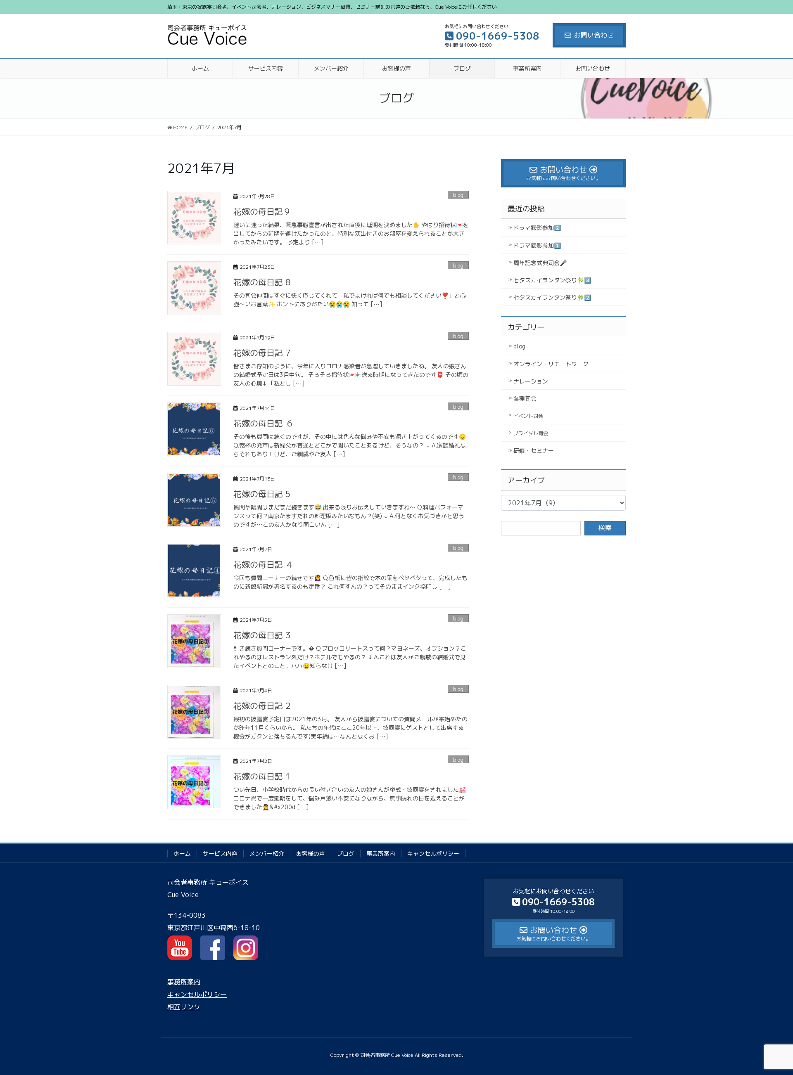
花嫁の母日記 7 (261, 352)
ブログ (345, 853)
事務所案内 (183, 981)
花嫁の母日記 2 (261, 705)
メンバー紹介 (266, 853)
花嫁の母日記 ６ (263, 423)
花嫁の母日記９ (262, 211)
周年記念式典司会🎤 (540, 263)
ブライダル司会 (530, 433)
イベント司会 (528, 415)
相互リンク (183, 1006)
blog (458, 195)
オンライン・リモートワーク (551, 364)
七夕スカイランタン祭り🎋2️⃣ (552, 297)
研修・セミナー (533, 451)
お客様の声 (310, 853)
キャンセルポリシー (433, 853)
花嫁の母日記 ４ (263, 564)
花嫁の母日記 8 (261, 282)
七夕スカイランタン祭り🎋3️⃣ (552, 280)
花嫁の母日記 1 (261, 776)
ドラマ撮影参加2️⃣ (537, 228)
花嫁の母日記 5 (261, 494)
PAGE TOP (767, 1035)
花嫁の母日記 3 (261, 635)
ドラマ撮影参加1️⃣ (537, 245)
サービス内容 (220, 853)
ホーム (182, 853)
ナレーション (530, 381)
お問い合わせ (594, 35)
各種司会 (525, 399)
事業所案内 (380, 853)
